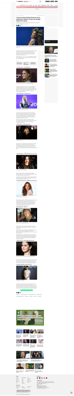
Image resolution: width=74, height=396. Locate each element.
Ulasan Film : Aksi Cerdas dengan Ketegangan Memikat (19, 63)
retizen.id (56, 1)
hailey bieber (35, 296)
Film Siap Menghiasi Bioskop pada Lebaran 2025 (33, 63)
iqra (33, 5)
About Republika (18, 386)
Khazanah (17, 378)
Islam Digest (29, 378)
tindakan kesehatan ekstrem (32, 294)
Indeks (56, 5)
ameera (18, 5)
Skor (28, 377)
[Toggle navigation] (17, 1)
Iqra (22, 378)
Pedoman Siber (29, 386)
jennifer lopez (18, 294)
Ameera (19, 15)
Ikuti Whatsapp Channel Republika (27, 290)
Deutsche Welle (48, 1)
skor (27, 5)
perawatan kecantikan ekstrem (20, 296)
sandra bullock (39, 296)
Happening (22, 15)
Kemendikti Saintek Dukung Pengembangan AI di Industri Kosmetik (26, 63)
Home (17, 15)
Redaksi (23, 386)
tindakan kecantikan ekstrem (24, 294)
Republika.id (52, 1)
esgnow (48, 5)
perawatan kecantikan (24, 56)
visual (51, 5)
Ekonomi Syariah (22, 5)
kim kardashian (26, 296)
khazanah (30, 5)
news (36, 5)
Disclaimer (17, 387)
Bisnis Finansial (43, 5)
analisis (39, 5)
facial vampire (31, 296)
